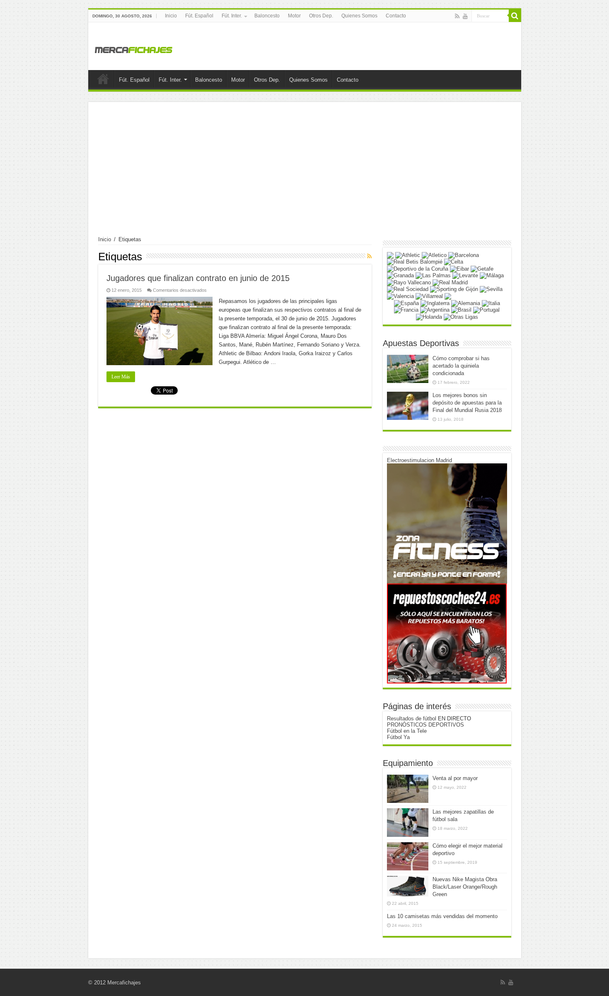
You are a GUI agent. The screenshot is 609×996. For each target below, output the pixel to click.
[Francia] (406, 310)
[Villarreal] (429, 296)
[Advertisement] (304, 174)
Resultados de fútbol (411, 718)
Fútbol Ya (398, 737)
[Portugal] (486, 310)
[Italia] (491, 303)
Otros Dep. (321, 16)
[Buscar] (515, 16)
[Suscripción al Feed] (369, 256)
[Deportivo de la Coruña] (417, 268)
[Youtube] (465, 16)
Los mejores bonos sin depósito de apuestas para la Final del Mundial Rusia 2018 (467, 402)
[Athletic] (407, 255)
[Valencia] (400, 296)
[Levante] (465, 275)
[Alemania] (465, 303)
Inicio (171, 16)
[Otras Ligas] (461, 316)
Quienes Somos (359, 16)
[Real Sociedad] (407, 289)
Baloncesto (267, 16)
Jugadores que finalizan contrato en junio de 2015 (198, 278)
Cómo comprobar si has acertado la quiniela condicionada (461, 365)
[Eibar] (459, 268)
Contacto (396, 16)
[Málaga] (492, 275)
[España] (406, 303)
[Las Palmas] (433, 275)
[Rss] (457, 16)
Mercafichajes (124, 982)
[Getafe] (482, 268)
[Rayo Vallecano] (409, 282)
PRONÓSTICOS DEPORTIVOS (425, 725)
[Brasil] (461, 310)
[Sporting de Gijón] (454, 289)
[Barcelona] (463, 255)
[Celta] (453, 262)
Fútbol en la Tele (407, 731)
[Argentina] (435, 310)
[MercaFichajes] (133, 48)
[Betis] (414, 262)
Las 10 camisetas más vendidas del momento (442, 916)
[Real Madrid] (450, 282)
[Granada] (400, 275)
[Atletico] (434, 255)
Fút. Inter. (232, 16)
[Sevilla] (491, 289)
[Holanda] (429, 316)
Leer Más (120, 377)
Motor (294, 16)
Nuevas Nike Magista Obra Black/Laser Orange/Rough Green (465, 886)
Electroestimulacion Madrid (419, 460)
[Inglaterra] (435, 303)
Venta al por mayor (455, 778)
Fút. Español (199, 16)
